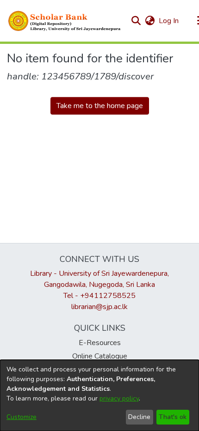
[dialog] (99, 395)
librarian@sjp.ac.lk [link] (99, 307)
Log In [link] (169, 21)
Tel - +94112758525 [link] (99, 296)
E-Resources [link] (100, 343)
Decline (139, 417)
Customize (21, 417)
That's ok (173, 417)
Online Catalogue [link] (99, 356)
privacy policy (119, 398)
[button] (65, 20)
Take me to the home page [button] (99, 106)
